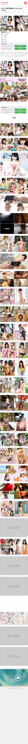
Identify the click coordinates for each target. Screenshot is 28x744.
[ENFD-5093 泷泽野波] (14, 463)
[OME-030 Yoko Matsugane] (14, 233)
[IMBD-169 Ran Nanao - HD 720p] (14, 660)
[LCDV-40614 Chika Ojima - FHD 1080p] (14, 304)
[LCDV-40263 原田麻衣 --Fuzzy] (14, 193)
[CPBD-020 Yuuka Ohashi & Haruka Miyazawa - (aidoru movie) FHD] (14, 569)
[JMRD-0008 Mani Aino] (14, 498)
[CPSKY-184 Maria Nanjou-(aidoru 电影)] (14, 536)
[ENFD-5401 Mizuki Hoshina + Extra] (14, 410)
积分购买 (20, 46)
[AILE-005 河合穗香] (14, 516)
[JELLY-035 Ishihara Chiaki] (14, 211)
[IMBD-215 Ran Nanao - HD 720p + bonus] (14, 619)
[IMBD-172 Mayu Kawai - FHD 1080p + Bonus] (14, 639)
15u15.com (19, 682)
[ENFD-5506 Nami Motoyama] (14, 321)
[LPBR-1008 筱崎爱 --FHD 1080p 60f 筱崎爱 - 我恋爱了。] (14, 150)
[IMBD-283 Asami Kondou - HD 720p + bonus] (14, 589)
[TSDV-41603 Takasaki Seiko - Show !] (14, 430)
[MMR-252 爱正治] (14, 392)
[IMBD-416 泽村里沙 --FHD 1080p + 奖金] (14, 135)
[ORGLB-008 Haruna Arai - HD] (14, 445)
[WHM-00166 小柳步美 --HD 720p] (14, 340)
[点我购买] (7, 32)
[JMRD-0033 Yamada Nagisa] (14, 481)
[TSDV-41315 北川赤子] (14, 357)
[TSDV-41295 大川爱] (14, 375)
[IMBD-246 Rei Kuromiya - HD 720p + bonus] (14, 604)
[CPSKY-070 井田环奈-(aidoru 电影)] (14, 554)
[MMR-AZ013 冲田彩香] (14, 251)
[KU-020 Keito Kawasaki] (14, 286)
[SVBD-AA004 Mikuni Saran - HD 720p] (14, 175)
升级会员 (20, 48)
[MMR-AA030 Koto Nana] (14, 268)
